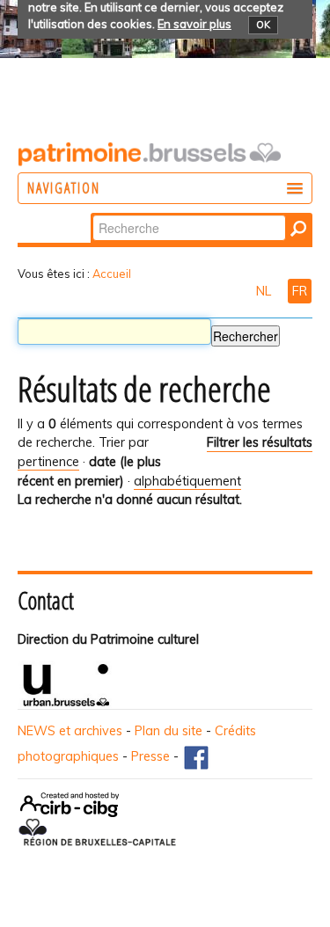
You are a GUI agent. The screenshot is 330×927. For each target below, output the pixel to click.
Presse (150, 756)
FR (299, 291)
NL (265, 291)
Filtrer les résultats (259, 442)
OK (263, 24)
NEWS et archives (70, 731)
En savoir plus (194, 24)
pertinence (48, 462)
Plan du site (168, 731)
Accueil (111, 273)
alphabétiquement (187, 481)
